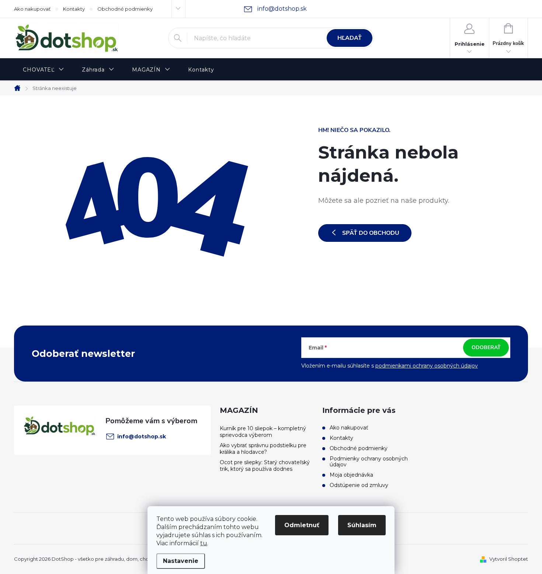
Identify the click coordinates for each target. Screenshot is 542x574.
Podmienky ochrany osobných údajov (369, 461)
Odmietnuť (301, 525)
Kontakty (74, 9)
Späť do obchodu (370, 233)
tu (203, 543)
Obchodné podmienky (125, 9)
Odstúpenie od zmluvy (359, 485)
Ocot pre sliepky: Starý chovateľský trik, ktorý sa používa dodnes (265, 465)
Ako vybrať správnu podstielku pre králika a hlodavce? (263, 448)
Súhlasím (361, 525)
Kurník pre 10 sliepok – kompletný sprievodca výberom (263, 431)
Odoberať (486, 347)
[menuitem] (43, 69)
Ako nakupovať (32, 9)
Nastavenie (180, 560)
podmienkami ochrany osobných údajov (426, 365)
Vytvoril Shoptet (508, 559)
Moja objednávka (351, 475)
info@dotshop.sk (141, 436)
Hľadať (349, 38)
